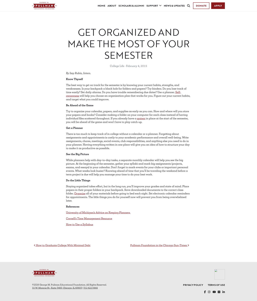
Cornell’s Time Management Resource (89, 218)
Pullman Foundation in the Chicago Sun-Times (159, 245)
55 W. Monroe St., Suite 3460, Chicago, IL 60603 (57, 287)
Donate (201, 5)
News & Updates (174, 5)
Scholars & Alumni (131, 5)
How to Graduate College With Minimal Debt (62, 245)
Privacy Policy (193, 285)
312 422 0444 (90, 287)
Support (152, 5)
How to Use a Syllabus (79, 224)
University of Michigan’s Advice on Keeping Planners (98, 212)
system (141, 118)
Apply (218, 5)
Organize (79, 193)
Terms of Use (216, 285)
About (112, 5)
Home (101, 5)
